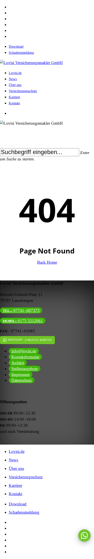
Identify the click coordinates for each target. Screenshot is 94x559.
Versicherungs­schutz (26, 477)
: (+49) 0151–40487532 (30, 340)
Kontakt (15, 493)
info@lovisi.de (23, 351)
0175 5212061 (23, 320)
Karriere (15, 485)
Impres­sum (20, 374)
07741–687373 (21, 310)
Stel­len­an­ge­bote (24, 368)
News (13, 460)
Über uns (16, 468)
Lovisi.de (16, 451)
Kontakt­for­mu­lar (25, 357)
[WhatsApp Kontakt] (84, 535)
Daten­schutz (21, 380)
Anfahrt (17, 362)
